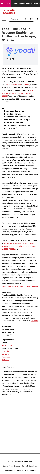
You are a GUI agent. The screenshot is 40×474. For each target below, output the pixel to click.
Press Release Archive (23, 461)
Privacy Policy (30, 470)
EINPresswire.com (14, 85)
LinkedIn (34, 321)
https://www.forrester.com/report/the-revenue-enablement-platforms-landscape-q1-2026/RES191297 (19, 246)
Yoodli (26, 85)
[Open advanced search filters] (31, 19)
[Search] (26, 19)
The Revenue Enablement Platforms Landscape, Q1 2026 (19, 93)
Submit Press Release (11, 466)
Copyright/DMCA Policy (13, 470)
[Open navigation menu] (4, 19)
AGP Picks (5, 3)
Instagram (6, 354)
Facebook (6, 357)
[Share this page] (36, 19)
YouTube (5, 360)
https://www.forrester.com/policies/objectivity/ (20, 286)
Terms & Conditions (29, 466)
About (10, 461)
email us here (7, 345)
